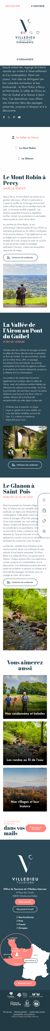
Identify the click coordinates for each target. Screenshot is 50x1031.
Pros (20, 921)
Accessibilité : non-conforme (24, 1014)
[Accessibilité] (44, 32)
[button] (12, 6)
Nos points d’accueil (25, 909)
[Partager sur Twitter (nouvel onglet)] (9, 117)
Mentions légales (20, 1012)
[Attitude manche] (16, 1003)
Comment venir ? (25, 983)
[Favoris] (38, 32)
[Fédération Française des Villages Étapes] (36, 1003)
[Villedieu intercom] (11, 995)
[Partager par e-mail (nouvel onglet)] (19, 117)
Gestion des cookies (37, 1012)
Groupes (22, 928)
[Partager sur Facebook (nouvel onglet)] (4, 117)
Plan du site (7, 1012)
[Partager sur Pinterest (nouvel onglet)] (14, 117)
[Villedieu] (25, 869)
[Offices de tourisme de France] (22, 995)
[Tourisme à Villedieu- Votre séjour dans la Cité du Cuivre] (25, 24)
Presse (21, 924)
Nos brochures (26, 917)
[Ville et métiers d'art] (36, 995)
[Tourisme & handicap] (27, 1003)
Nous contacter (25, 902)
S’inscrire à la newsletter (36, 828)
